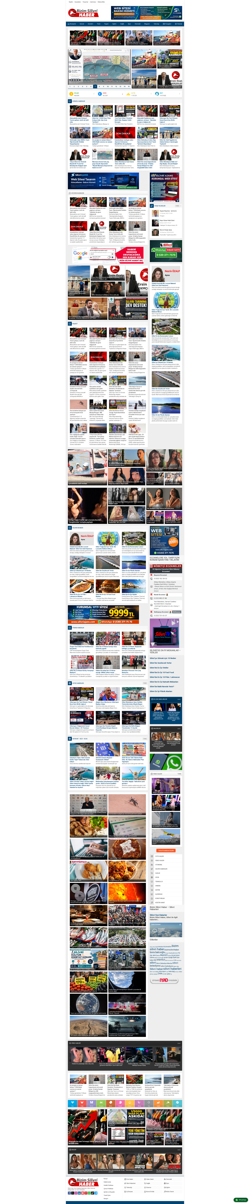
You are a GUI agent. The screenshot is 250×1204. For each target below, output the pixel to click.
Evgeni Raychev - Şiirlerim (168, 211)
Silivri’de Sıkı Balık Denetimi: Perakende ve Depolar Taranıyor (116, 388)
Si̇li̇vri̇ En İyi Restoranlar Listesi (162, 336)
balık (156, 947)
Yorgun (162, 216)
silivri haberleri (172, 968)
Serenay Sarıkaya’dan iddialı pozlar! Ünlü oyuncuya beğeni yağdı (111, 1171)
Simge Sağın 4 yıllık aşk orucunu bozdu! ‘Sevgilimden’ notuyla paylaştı (83, 1171)
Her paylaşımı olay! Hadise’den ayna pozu (167, 1170)
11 (112, 86)
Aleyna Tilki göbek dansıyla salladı (83, 1064)
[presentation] (70, 69)
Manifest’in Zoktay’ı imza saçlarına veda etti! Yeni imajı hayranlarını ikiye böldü (126, 483)
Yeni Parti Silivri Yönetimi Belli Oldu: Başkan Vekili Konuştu (123, 120)
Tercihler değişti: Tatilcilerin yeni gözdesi (133, 782)
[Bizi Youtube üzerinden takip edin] (82, 1193)
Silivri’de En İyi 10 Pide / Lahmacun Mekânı (78, 595)
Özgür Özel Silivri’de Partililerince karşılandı (81, 647)
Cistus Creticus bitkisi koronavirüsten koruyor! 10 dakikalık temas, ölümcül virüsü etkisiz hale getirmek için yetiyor (158, 716)
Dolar (169, 955)
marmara (178, 960)
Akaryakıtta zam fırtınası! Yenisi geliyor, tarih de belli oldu (83, 43)
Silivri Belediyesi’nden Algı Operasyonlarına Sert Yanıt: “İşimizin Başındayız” (167, 65)
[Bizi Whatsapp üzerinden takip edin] (89, 1193)
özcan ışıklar (166, 974)
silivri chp (176, 966)
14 (124, 86)
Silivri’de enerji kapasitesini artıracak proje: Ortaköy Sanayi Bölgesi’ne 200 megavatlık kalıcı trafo (146, 165)
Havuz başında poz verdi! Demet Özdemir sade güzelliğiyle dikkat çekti (162, 469)
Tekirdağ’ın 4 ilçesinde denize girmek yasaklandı (171, 1087)
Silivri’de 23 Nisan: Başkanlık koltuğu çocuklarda (132, 647)
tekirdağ (172, 971)
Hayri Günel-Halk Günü (167, 220)
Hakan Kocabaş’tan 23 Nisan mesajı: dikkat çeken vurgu (105, 671)
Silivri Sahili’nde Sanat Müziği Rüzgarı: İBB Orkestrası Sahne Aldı (96, 412)
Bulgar (167, 953)
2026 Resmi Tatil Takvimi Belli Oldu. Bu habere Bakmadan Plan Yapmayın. (133, 760)
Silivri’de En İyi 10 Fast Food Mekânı (105, 595)
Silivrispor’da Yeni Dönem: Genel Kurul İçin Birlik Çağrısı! (169, 120)
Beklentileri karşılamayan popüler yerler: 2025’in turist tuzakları (107, 782)
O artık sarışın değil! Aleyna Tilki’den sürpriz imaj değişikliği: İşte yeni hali (139, 1171)
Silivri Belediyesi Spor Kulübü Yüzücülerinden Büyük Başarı (132, 703)
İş (171, 974)
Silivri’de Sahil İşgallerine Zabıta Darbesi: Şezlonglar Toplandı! (143, 86)
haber (152, 960)
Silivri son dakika (154, 971)
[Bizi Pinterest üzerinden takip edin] (85, 1193)
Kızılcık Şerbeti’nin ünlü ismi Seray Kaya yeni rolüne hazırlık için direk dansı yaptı (154, 481)
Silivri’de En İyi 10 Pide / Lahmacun (165, 677)
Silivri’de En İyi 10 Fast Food (162, 672)
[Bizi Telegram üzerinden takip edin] (95, 1193)
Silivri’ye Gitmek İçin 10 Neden (162, 362)
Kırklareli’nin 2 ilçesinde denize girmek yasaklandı (152, 1087)
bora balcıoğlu (157, 952)
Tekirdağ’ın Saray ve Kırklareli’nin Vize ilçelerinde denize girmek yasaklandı (137, 389)
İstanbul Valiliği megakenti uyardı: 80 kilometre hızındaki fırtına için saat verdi (137, 413)
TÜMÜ (177, 206)
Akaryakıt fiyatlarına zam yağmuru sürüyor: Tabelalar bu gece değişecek (109, 43)
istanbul (161, 959)
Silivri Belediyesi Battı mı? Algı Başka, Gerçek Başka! (169, 163)
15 (128, 86)
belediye (160, 947)
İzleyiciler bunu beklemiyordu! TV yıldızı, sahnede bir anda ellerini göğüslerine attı (173, 716)
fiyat (174, 957)
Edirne (152, 957)
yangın (155, 974)
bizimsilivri (167, 947)
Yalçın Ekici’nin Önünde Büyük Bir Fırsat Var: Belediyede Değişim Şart (169, 86)
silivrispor (162, 971)
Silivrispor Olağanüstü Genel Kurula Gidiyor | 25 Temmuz (79, 727)
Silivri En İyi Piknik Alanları (161, 415)
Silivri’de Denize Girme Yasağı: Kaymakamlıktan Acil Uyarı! (117, 412)
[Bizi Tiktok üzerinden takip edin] (92, 1193)
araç (151, 947)
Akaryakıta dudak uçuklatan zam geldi (96, 387)
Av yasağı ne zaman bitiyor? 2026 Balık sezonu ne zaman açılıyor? (166, 43)
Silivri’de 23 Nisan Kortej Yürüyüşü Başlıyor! (82, 671)
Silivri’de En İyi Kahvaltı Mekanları (164, 682)
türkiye (176, 971)
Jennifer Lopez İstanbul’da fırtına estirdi (158, 743)
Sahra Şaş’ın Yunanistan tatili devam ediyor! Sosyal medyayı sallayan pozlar (173, 745)
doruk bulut (175, 955)
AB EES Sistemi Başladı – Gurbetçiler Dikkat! (104, 759)
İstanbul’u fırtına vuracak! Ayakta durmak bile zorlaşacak (78, 388)
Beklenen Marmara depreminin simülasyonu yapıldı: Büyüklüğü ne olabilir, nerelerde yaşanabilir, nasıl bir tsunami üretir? (167, 1066)
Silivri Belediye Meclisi (164, 963)
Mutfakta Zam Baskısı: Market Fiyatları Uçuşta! (134, 1086)
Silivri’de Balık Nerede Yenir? (162, 686)
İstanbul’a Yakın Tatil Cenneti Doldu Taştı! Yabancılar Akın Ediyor (80, 760)
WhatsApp (242, 1200)
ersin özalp (168, 957)
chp (179, 953)
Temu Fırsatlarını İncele (166, 850)
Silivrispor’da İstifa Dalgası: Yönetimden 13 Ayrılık (131, 727)
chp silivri (153, 955)
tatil (167, 971)
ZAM (160, 973)
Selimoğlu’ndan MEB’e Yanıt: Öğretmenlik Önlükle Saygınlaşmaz (137, 43)
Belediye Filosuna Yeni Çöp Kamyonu (131, 671)
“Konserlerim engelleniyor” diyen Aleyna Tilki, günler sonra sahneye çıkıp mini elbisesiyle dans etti (111, 1065)
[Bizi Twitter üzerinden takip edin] (72, 1193)
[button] (70, 86)
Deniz (158, 955)
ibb (155, 960)
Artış (154, 947)
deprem (164, 955)
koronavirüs (170, 960)
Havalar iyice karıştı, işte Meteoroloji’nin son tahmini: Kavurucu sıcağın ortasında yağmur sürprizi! (117, 437)
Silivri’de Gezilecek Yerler (161, 389)
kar (166, 960)
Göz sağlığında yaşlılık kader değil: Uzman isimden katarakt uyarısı (78, 436)
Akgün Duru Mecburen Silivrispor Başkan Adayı (107, 703)
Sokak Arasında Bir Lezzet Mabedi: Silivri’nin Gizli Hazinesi (164, 284)
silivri (153, 962)
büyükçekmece (173, 953)
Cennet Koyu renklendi (172, 483)
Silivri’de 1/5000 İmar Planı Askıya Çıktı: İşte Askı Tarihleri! (101, 120)
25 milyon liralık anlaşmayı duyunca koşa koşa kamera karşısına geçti (124, 464)
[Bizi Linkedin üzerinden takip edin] (79, 1193)
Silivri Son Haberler (158, 915)
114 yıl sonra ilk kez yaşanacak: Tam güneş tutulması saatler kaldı (96, 436)
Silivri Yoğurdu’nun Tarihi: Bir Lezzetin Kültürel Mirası (165, 311)
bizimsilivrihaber (171, 950)
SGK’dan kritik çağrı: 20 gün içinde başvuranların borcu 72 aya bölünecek (136, 436)
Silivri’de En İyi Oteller (159, 668)
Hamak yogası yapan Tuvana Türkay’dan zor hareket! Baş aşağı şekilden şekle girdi (139, 1064)
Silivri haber (156, 969)
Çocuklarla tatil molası (78, 483)
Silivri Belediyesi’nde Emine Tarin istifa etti (124, 163)
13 (120, 86)
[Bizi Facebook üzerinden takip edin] (69, 1193)
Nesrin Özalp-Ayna (166, 230)
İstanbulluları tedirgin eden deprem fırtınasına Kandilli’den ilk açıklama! (124, 142)
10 (107, 86)
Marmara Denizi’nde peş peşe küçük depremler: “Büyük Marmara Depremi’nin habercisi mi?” (102, 165)
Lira (175, 960)
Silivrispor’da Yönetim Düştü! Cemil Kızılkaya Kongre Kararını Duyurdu (106, 728)
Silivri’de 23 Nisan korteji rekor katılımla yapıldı (106, 647)
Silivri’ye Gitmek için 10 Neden (163, 658)
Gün (178, 957)
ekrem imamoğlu (159, 957)
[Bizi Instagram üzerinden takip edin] (76, 1193)
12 (116, 86)
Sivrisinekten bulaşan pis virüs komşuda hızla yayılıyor (78, 412)
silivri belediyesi (167, 966)
